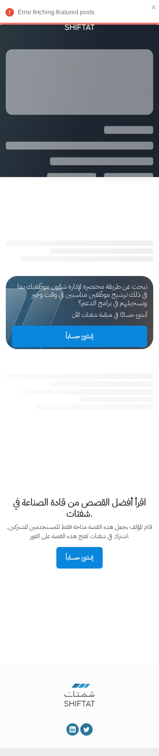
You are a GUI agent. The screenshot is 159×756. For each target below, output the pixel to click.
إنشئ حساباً (79, 336)
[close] (154, 7)
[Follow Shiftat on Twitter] (86, 729)
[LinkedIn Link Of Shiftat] (72, 729)
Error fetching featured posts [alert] (56, 12)
